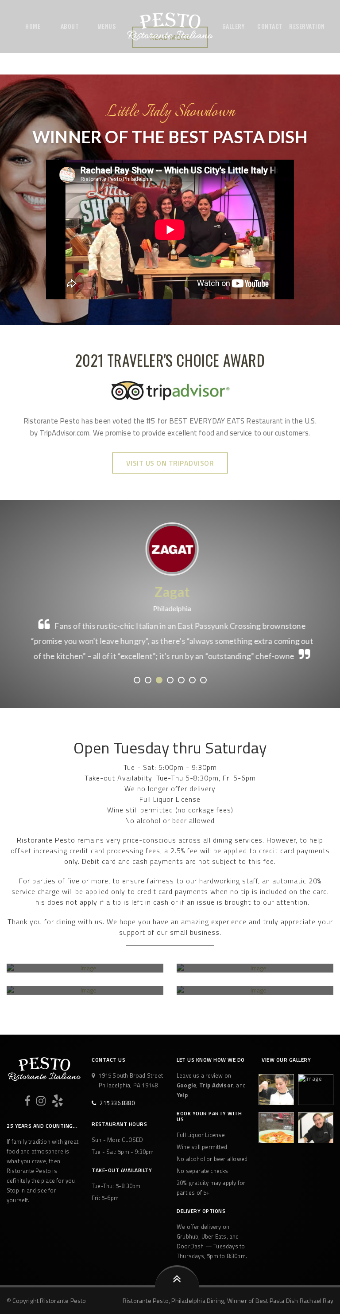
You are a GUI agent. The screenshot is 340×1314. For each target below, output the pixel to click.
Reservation (307, 26)
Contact (270, 26)
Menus (106, 26)
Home (32, 26)
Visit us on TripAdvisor (170, 463)
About (70, 26)
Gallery (233, 26)
